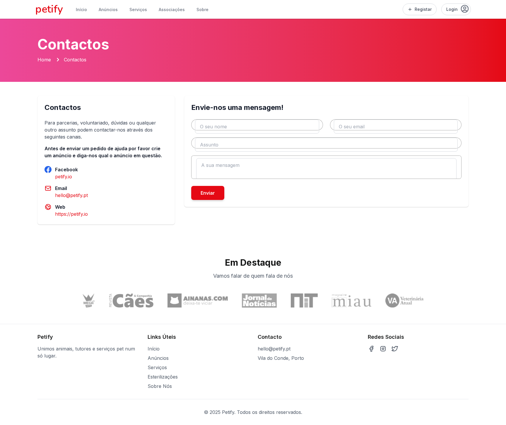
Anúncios (108, 9)
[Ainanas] (197, 300)
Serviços (138, 9)
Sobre (202, 9)
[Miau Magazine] (351, 300)
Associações (172, 9)
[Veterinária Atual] (404, 300)
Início (81, 9)
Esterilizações (163, 377)
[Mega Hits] (89, 300)
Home (44, 60)
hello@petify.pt (71, 195)
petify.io (63, 176)
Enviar (208, 193)
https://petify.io (71, 214)
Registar (423, 9)
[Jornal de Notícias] (259, 300)
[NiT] (304, 300)
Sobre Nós (160, 386)
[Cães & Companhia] (131, 300)
